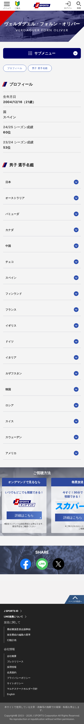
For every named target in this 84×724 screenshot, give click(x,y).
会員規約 (11, 672)
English (11, 694)
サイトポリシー (15, 683)
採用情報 (11, 666)
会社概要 (11, 656)
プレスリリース (15, 661)
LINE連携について (13, 616)
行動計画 (11, 640)
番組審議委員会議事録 (18, 629)
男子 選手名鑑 (40, 68)
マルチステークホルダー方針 (22, 688)
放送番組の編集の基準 (18, 634)
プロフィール (14, 68)
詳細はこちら (24, 515)
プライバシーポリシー (18, 677)
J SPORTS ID (11, 611)
